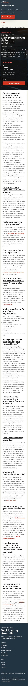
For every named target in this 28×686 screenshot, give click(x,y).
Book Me (10, 10)
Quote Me (4, 10)
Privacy (3, 664)
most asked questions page (16, 233)
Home (2, 25)
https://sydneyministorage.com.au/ (13, 272)
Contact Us (11, 13)
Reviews (3, 667)
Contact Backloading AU (8, 638)
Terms (3, 662)
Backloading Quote (7, 17)
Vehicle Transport (19, 10)
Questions (4, 13)
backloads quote (7, 304)
